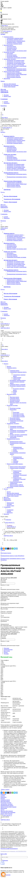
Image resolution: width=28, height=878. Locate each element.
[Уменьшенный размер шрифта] (1, 2)
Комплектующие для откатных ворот (17, 50)
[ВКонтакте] (1, 549)
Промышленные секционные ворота (16, 68)
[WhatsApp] (12, 549)
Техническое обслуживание (11, 85)
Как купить (7, 651)
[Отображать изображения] (1, 15)
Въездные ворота (8, 45)
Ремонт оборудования (9, 86)
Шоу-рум (3, 89)
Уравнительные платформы (14, 73)
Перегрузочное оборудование (12, 71)
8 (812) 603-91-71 (7, 31)
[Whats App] (4, 110)
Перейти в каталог (5, 874)
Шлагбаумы (7, 78)
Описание (6, 648)
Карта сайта (4, 853)
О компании (4, 99)
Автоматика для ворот (10, 59)
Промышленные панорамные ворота (16, 70)
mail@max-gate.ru (5, 327)
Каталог (3, 34)
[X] (8, 549)
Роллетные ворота (11, 55)
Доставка (6, 95)
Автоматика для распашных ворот (16, 63)
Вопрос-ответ (7, 96)
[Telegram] (17, 549)
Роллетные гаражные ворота (14, 43)
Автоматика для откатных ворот (15, 61)
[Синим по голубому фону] (1, 12)
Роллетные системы (9, 52)
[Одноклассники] (4, 549)
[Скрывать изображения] (1, 17)
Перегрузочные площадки (14, 77)
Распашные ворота (12, 48)
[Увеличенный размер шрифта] (2, 6)
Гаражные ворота (8, 36)
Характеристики (8, 649)
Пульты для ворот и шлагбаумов (15, 64)
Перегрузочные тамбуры (13, 75)
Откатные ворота (11, 46)
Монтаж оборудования (10, 84)
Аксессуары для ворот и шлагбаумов (16, 66)
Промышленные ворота (10, 67)
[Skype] (15, 549)
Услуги (3, 81)
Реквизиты (6, 103)
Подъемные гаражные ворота (14, 39)
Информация (4, 92)
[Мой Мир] (6, 549)
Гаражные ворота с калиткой (14, 42)
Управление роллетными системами (16, 57)
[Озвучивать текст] (2, 20)
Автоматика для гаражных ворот (15, 60)
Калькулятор (4, 91)
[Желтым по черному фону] (1, 11)
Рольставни (10, 53)
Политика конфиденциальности (9, 848)
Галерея (6, 101)
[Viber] (10, 549)
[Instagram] (4, 108)
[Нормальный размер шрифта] (2, 4)
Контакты (4, 105)
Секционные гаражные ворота (15, 38)
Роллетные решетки (12, 56)
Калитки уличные (11, 49)
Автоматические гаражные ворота (16, 41)
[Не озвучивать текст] (1, 22)
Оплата (6, 652)
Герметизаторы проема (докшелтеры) (17, 74)
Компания (3, 794)
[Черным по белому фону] (1, 9)
